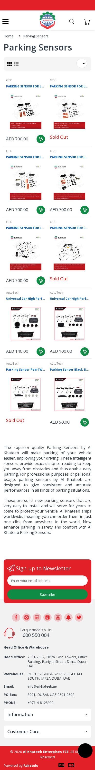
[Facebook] (16, 617)
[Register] (78, 21)
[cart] (88, 22)
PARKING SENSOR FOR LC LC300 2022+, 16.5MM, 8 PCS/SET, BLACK (25, 86)
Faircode (30, 765)
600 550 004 (36, 635)
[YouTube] (58, 617)
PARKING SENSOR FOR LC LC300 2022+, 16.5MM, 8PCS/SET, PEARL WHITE (69, 86)
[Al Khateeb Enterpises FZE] (47, 20)
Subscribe (47, 594)
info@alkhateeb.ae (42, 686)
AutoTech (12, 293)
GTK (9, 80)
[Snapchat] (68, 617)
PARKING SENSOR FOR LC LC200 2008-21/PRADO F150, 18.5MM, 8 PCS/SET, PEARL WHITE (69, 228)
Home (8, 36)
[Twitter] (79, 617)
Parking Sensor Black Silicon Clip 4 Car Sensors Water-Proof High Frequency (69, 370)
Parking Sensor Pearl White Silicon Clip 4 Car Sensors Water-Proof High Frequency (25, 370)
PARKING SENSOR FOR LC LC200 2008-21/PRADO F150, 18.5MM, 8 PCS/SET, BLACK (25, 228)
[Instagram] (26, 617)
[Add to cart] (41, 139)
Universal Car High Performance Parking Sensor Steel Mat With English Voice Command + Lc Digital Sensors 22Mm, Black (69, 299)
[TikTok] (47, 617)
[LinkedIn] (37, 617)
